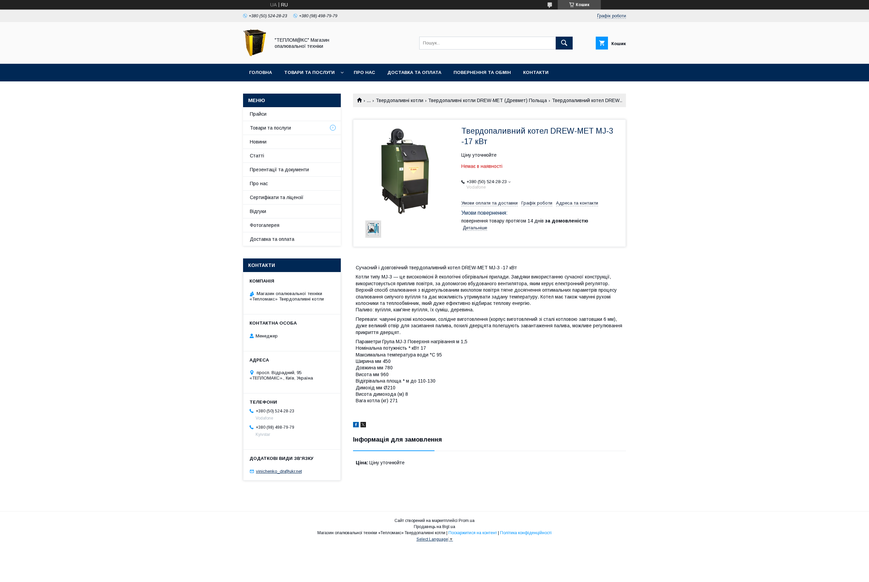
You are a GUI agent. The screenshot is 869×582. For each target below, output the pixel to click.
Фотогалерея (264, 225)
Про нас (364, 72)
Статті (257, 155)
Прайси (258, 114)
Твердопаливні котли (399, 100)
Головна (260, 72)
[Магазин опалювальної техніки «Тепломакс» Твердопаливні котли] (254, 55)
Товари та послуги (309, 72)
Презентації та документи (279, 169)
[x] (363, 425)
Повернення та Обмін (482, 72)
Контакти (536, 72)
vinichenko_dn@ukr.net (279, 471)
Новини (258, 141)
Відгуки (258, 211)
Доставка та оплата (414, 72)
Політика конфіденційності (526, 532)
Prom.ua (467, 520)
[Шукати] (564, 43)
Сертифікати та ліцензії (276, 197)
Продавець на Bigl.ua (434, 526)
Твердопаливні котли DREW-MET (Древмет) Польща (487, 100)
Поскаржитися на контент (472, 532)
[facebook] (356, 425)
